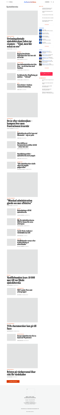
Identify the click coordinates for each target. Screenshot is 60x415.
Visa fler (47, 24)
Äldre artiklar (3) (13, 381)
